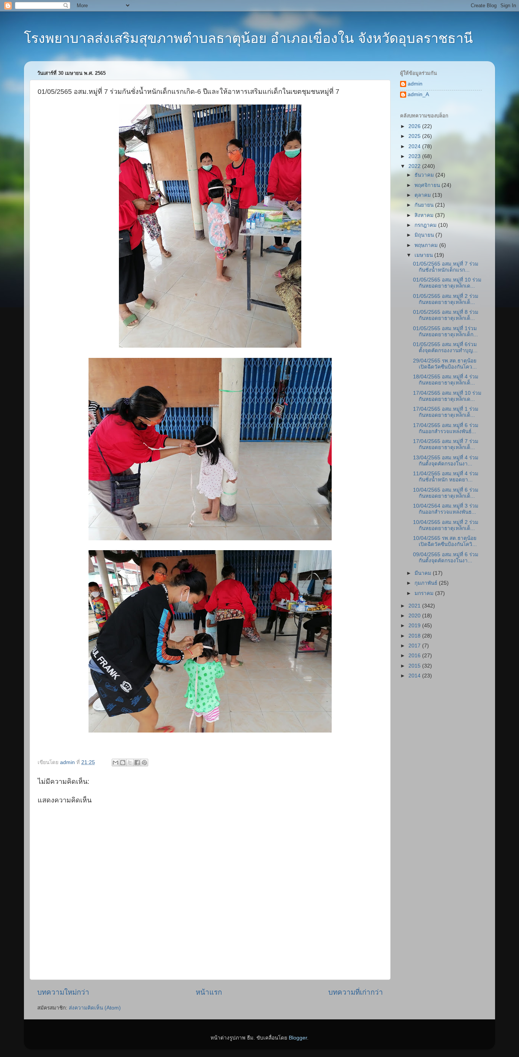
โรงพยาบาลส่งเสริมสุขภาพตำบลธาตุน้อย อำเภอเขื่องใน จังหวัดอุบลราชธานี (248, 38)
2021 (415, 606)
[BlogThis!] (123, 762)
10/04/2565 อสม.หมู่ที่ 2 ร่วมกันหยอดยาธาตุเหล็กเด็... (445, 525)
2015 (415, 666)
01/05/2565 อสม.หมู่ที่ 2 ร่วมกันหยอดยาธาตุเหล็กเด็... (445, 299)
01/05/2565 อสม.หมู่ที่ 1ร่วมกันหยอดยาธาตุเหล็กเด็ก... (445, 331)
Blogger (298, 1038)
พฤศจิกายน (428, 185)
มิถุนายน (425, 235)
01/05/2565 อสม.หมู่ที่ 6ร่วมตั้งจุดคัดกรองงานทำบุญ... (445, 347)
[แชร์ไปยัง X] (130, 762)
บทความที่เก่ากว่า (355, 992)
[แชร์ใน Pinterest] (144, 762)
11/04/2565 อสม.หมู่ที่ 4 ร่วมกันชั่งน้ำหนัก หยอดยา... (445, 477)
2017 (415, 646)
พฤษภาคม (427, 245)
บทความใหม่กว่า (63, 992)
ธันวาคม (425, 175)
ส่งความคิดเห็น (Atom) (95, 1008)
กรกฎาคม (426, 225)
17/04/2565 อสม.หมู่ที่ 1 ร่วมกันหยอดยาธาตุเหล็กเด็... (445, 412)
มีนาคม (424, 573)
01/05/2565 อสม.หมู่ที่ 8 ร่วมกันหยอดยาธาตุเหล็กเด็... (445, 315)
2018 (415, 636)
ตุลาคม (423, 195)
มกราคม (425, 593)
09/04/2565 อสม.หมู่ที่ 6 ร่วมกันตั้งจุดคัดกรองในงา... (445, 557)
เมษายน (424, 255)
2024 (415, 146)
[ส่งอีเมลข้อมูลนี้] (115, 762)
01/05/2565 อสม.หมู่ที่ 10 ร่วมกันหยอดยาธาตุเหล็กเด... (447, 283)
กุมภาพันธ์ (427, 583)
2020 (415, 616)
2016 (415, 655)
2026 (415, 126)
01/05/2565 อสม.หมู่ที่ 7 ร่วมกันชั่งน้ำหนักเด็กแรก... (445, 267)
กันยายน (425, 205)
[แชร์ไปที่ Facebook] (137, 762)
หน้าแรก (209, 992)
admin (415, 84)
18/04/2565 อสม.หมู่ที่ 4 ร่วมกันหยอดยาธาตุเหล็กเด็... (445, 380)
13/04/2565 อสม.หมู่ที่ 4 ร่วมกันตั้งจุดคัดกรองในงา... (445, 461)
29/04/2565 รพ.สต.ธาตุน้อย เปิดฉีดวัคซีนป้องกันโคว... (445, 364)
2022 (415, 166)
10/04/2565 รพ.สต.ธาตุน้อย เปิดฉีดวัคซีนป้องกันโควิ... (445, 541)
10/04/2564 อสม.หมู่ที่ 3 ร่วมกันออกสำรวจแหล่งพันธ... (445, 509)
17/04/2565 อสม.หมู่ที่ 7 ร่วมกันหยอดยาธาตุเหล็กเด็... (445, 444)
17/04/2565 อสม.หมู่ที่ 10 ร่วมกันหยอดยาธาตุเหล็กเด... (447, 396)
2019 (415, 625)
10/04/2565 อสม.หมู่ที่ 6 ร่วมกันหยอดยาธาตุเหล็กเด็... (445, 493)
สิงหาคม (425, 215)
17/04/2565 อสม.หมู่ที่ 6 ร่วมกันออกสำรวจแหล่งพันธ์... (445, 428)
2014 (415, 676)
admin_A (418, 94)
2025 (415, 136)
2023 (415, 156)
